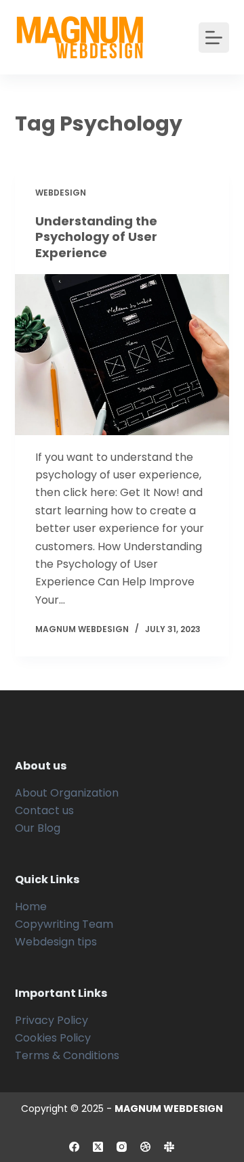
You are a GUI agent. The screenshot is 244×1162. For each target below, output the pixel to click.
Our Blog (37, 828)
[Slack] (169, 1147)
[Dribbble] (145, 1147)
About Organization (67, 793)
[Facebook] (74, 1147)
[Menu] (214, 37)
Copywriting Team (64, 924)
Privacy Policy (51, 1020)
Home (31, 906)
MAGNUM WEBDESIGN (169, 1108)
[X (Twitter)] (98, 1147)
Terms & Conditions (67, 1055)
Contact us (44, 810)
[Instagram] (122, 1147)
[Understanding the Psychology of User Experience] (122, 354)
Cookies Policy (53, 1038)
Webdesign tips (56, 941)
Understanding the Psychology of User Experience (96, 237)
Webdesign (60, 192)
